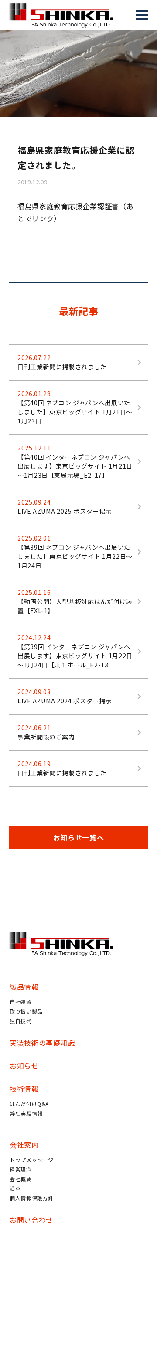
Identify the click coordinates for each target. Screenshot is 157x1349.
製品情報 (24, 986)
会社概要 (21, 1178)
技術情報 (24, 1088)
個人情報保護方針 (32, 1197)
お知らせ (24, 1065)
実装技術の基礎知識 (42, 1042)
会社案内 (24, 1144)
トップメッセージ (32, 1159)
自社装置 (21, 1001)
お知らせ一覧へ (78, 837)
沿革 (15, 1188)
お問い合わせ (31, 1219)
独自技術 (21, 1020)
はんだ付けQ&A (29, 1103)
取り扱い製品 (26, 1011)
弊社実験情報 (26, 1113)
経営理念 (21, 1169)
